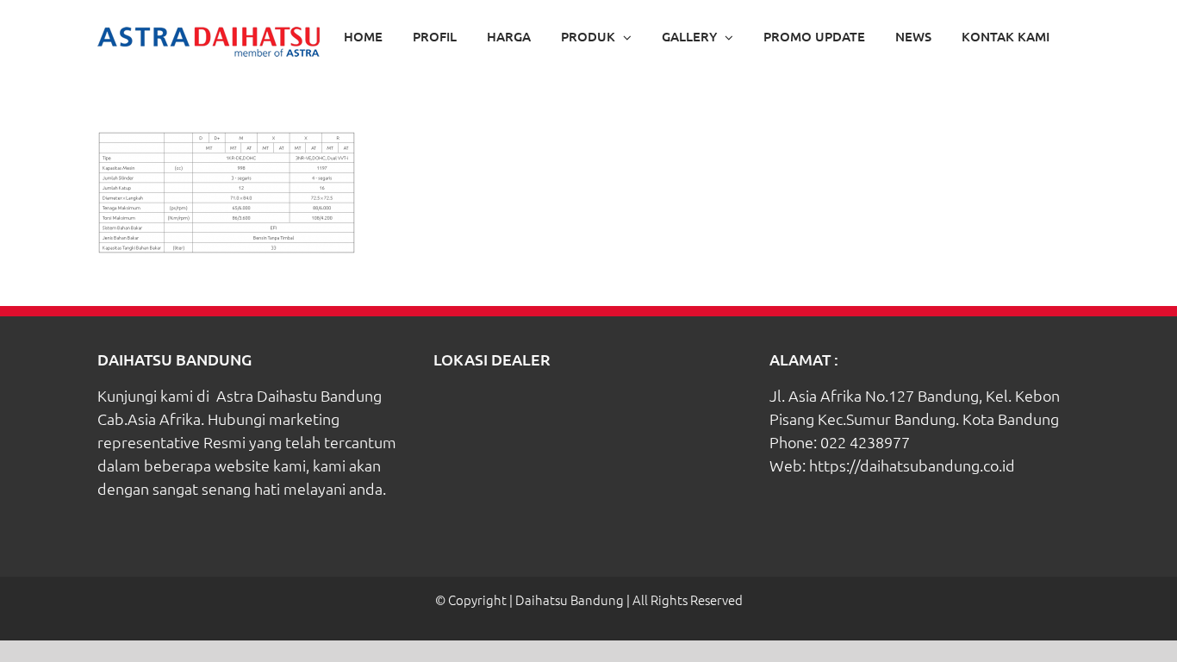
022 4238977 (865, 442)
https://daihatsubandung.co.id (912, 465)
